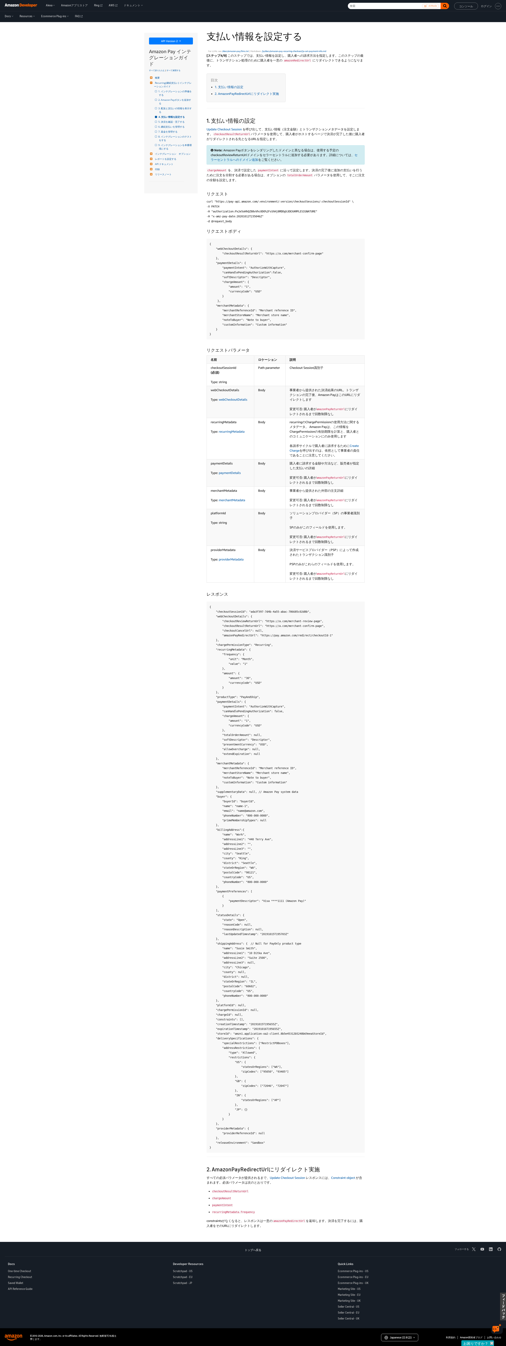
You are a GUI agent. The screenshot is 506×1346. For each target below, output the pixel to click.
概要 (157, 77)
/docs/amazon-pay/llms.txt (235, 51)
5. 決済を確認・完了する (172, 121)
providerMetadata (231, 559)
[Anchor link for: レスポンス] (230, 594)
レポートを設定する (165, 159)
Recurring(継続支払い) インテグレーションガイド (173, 84)
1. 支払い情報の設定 (229, 87)
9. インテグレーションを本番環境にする (175, 146)
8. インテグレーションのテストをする (175, 138)
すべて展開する (173, 70)
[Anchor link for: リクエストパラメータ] (252, 350)
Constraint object (343, 1178)
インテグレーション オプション (173, 153)
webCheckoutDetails (233, 399)
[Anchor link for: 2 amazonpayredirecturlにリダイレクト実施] (323, 1169)
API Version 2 (169, 41)
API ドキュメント (164, 164)
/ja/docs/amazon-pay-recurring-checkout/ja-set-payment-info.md (294, 51)
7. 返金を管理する (168, 131)
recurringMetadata (232, 431)
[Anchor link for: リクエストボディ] (243, 231)
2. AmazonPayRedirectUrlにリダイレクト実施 (247, 94)
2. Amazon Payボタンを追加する (175, 101)
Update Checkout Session (224, 129)
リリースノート (163, 174)
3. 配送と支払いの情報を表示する (175, 110)
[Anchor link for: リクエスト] (230, 193)
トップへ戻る (253, 1250)
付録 (157, 169)
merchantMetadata (232, 500)
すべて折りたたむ (157, 70)
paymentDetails (230, 473)
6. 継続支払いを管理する (172, 126)
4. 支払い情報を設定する (172, 117)
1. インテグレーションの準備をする (175, 93)
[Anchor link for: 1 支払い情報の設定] (258, 120)
